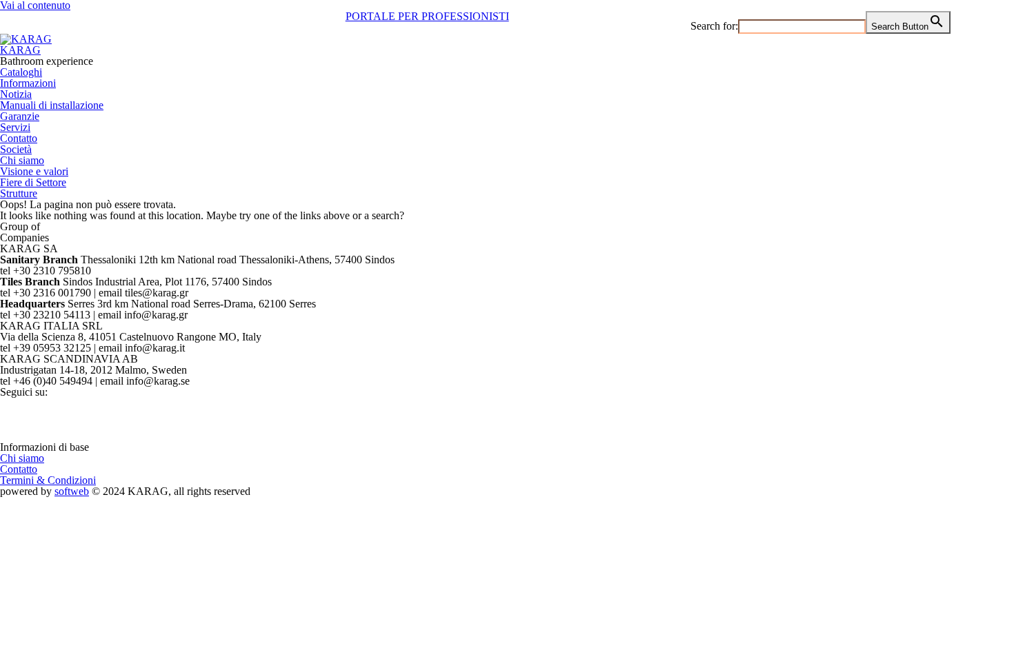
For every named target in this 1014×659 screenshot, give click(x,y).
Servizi (15, 127)
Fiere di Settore (33, 182)
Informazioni (28, 83)
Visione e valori (34, 171)
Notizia (16, 94)
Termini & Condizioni (48, 480)
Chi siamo (22, 160)
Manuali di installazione (51, 105)
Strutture (18, 193)
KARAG (20, 50)
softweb (71, 491)
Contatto (18, 138)
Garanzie (19, 116)
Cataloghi (21, 72)
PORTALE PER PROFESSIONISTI (427, 16)
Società (16, 149)
